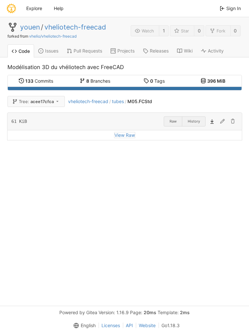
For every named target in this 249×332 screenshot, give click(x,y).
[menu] (83, 325)
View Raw (124, 135)
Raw (173, 121)
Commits (39, 81)
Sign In (233, 8)
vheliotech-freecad (75, 27)
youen (30, 27)
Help (59, 8)
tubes (118, 101)
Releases (159, 50)
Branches (98, 81)
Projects (126, 50)
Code (24, 51)
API (129, 325)
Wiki (188, 50)
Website (147, 325)
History (194, 121)
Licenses (110, 325)
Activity (216, 50)
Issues (51, 50)
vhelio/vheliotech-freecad (53, 36)
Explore (34, 8)
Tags (157, 81)
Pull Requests (88, 50)
